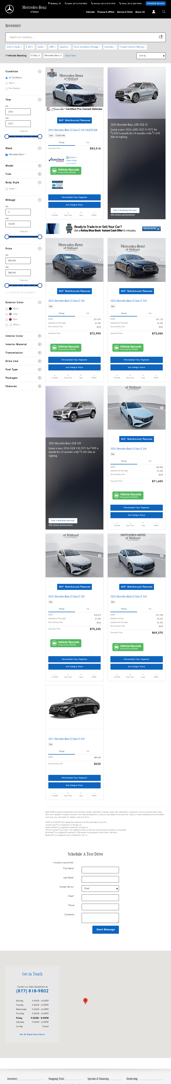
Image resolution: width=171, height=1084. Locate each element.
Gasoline (64, 47)
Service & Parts (125, 12)
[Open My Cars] (153, 12)
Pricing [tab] (61, 142)
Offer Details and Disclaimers (123, 215)
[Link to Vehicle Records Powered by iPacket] (65, 171)
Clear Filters (70, 55)
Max (7, 118)
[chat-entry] (159, 1068)
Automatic (109, 47)
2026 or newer (14, 47)
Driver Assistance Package (87, 47)
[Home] (9, 9)
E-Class (34, 55)
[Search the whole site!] (164, 12)
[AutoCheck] (56, 160)
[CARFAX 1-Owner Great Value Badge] (72, 160)
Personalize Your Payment (74, 197)
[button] (74, 135)
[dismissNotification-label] (164, 1047)
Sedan (41, 47)
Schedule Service (155, 3)
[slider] (7, 136)
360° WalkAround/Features (74, 120)
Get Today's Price (74, 205)
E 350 (29, 47)
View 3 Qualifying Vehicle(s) (125, 211)
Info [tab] (87, 142)
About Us (140, 12)
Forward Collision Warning (132, 47)
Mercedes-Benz (51, 55)
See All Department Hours (32, 1034)
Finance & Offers (105, 12)
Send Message (106, 929)
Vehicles (90, 12)
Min (7, 106)
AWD (52, 47)
